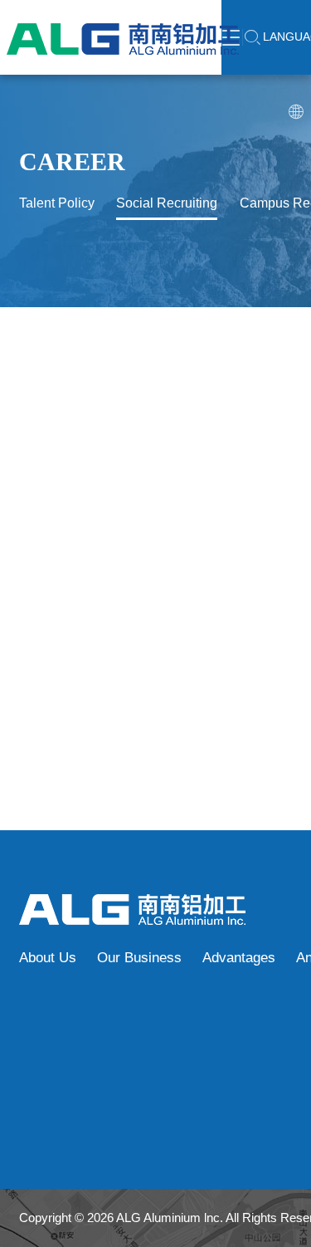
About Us (47, 958)
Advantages (238, 958)
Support (219, 399)
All (163, 399)
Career (72, 161)
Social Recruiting (166, 203)
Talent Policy (57, 203)
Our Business (139, 958)
